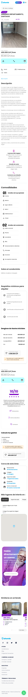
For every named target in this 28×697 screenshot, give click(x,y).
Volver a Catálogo (8, 8)
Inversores (4, 674)
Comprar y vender (7, 659)
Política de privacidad (7, 683)
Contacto (4, 672)
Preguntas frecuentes (7, 653)
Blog (3, 651)
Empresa (4, 668)
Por (2, 19)
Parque (24, 499)
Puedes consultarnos (11, 574)
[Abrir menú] (24, 2)
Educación (5, 499)
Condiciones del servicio (8, 681)
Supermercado (15, 499)
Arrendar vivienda (6, 662)
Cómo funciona (6, 670)
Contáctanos (5, 649)
